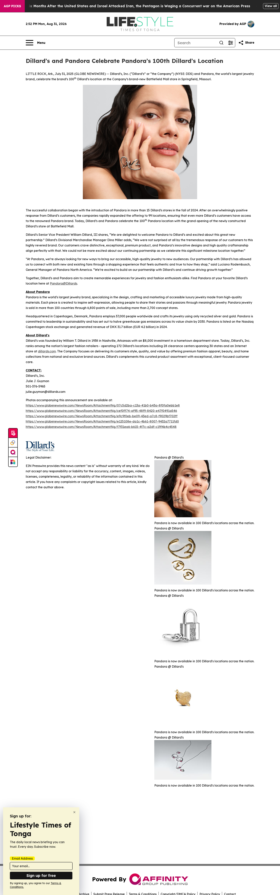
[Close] (74, 812)
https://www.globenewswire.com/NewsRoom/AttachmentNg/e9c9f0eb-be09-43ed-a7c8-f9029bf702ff (102, 416)
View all (271, 6)
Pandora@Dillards (63, 283)
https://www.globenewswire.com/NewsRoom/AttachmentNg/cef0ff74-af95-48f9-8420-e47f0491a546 (101, 411)
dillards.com (47, 351)
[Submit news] (13, 433)
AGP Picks (12, 6)
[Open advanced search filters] (230, 42)
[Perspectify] (13, 443)
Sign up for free (41, 875)
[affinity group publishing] (13, 452)
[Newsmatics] (13, 462)
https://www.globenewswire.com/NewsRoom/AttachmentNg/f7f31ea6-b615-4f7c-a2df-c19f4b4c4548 (101, 427)
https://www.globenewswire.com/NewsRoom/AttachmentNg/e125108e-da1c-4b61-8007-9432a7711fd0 (102, 421)
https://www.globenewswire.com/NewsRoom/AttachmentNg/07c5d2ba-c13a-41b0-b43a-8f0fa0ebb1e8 (103, 405)
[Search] (221, 42)
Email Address (22, 858)
